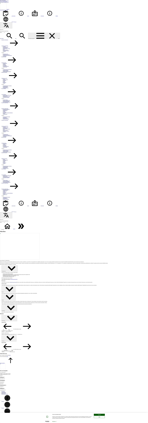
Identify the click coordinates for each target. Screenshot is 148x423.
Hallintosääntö (5, 117)
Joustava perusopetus (5, 151)
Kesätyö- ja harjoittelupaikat (6, 100)
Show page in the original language (4, 2)
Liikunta (4, 161)
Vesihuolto (4, 51)
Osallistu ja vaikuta (5, 190)
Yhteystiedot (3, 391)
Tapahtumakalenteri (5, 86)
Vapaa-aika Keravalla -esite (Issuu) (7, 85)
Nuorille (4, 163)
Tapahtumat (4, 80)
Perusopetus (4, 145)
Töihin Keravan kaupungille (6, 96)
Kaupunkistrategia (5, 118)
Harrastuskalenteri (5, 167)
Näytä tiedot (54, 421)
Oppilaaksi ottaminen (5, 70)
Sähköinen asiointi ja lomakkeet (7, 71)
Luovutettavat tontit (5, 134)
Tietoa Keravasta (5, 114)
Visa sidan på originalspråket (3, 1)
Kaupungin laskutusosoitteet (6, 197)
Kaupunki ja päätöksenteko (5, 102)
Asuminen (4, 46)
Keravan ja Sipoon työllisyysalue (7, 95)
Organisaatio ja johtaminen (6, 109)
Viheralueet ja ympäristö (6, 50)
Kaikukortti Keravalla (5, 168)
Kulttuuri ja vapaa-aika (4, 72)
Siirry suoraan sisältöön (3, 0)
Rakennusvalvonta (5, 130)
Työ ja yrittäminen (4, 88)
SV (12, 211)
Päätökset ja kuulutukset (6, 199)
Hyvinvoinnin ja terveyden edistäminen (8, 112)
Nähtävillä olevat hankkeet (6, 54)
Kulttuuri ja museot (5, 79)
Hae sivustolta (2, 38)
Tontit (4, 49)
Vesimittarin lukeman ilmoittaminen (7, 55)
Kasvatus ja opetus (4, 56)
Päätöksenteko (5, 110)
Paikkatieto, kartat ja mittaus (6, 48)
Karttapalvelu (4, 136)
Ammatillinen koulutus (6, 66)
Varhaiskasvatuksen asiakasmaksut (7, 69)
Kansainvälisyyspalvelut (6, 97)
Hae (15, 38)
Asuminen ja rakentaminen (5, 120)
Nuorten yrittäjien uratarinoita (6, 182)
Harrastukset (4, 82)
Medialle (4, 113)
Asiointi (4, 111)
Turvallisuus (4, 192)
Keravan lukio (5, 65)
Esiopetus (4, 144)
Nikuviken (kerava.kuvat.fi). (14, 279)
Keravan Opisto (5, 147)
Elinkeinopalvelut (5, 176)
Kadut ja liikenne (5, 128)
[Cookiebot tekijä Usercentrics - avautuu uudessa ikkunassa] (47, 421)
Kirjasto (4, 159)
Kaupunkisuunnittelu (5, 47)
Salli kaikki (99, 414)
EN (13, 211)
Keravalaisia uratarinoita (6, 101)
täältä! (10, 355)
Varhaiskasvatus (5, 63)
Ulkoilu (4, 81)
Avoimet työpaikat (5, 180)
